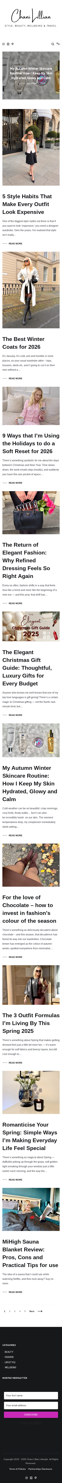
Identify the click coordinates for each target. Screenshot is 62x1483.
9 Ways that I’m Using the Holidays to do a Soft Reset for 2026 (30, 443)
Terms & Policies (17, 1469)
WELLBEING (10, 1367)
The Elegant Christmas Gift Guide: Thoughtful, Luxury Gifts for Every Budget (27, 668)
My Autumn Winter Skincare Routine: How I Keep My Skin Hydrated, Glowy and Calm (29, 783)
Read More (15, 243)
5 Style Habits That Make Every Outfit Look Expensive (31, 73)
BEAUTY (9, 1352)
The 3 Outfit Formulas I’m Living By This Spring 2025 (31, 1023)
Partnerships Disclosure (40, 1469)
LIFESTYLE (10, 1362)
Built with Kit (31, 1423)
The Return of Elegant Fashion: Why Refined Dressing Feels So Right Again (26, 560)
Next (31, 1311)
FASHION (9, 1357)
